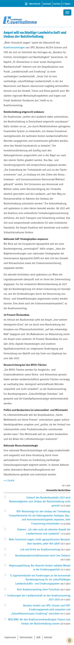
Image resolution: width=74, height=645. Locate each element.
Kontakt (47, 4)
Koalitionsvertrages (14, 47)
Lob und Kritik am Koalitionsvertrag (40, 549)
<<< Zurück (9, 480)
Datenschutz (26, 637)
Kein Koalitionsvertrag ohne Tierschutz (38, 589)
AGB (38, 637)
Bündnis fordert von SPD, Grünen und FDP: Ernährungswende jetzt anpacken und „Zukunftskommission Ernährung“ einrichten (40, 609)
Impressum (10, 637)
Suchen (57, 4)
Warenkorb (34, 4)
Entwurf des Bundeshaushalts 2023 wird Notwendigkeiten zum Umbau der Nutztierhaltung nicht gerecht (39, 501)
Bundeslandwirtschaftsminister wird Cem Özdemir (42, 555)
